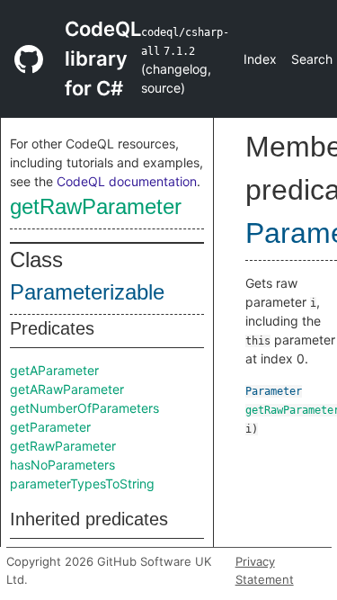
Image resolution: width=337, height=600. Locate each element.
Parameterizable (87, 292)
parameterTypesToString (82, 483)
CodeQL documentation (127, 181)
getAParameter (54, 370)
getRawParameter (96, 206)
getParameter (50, 426)
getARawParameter (67, 389)
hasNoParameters (62, 464)
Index (260, 59)
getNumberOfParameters (84, 408)
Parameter (273, 391)
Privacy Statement (264, 570)
